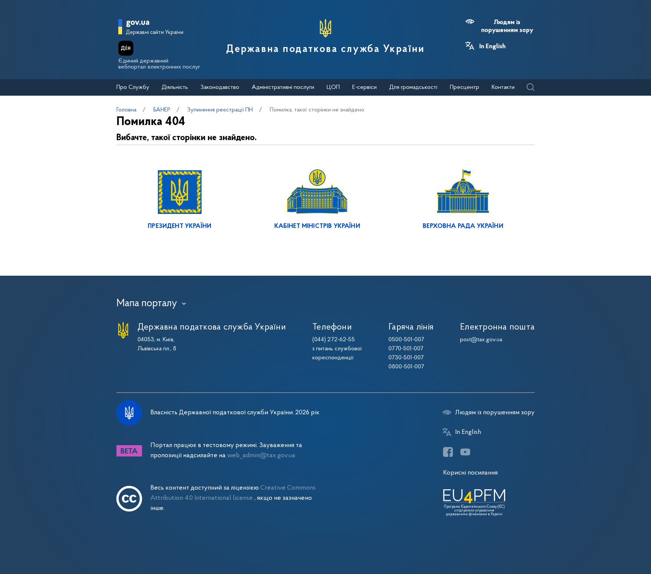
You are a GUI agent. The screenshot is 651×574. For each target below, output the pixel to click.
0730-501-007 (406, 358)
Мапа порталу (146, 303)
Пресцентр (464, 87)
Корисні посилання (470, 473)
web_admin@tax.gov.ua (261, 455)
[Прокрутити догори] (613, 543)
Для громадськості (413, 87)
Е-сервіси (364, 87)
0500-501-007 (406, 340)
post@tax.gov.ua (481, 340)
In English (492, 46)
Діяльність (175, 87)
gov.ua (138, 22)
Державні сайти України (154, 32)
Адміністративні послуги (283, 87)
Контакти (503, 87)
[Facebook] (448, 452)
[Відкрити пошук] (530, 87)
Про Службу (132, 87)
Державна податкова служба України (325, 49)
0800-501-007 (406, 367)
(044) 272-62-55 (333, 340)
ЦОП (333, 87)
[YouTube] (465, 452)
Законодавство (219, 87)
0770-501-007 (405, 349)
